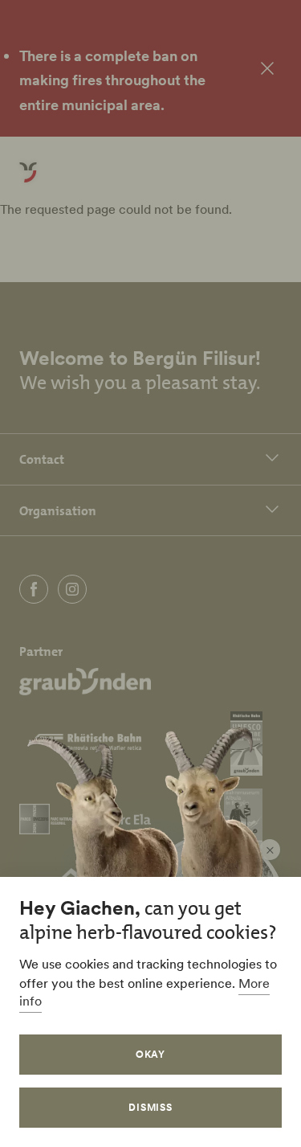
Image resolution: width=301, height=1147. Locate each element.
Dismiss (150, 1107)
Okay (151, 1054)
